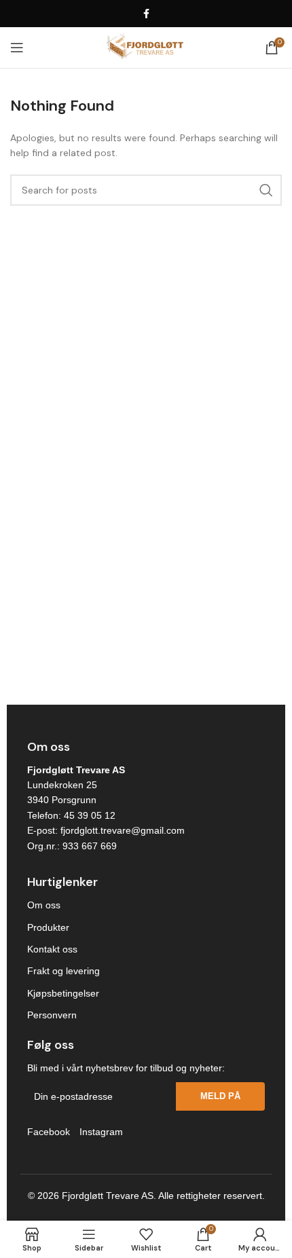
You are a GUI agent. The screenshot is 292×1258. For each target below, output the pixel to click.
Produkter (48, 927)
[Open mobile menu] (17, 47)
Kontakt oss (52, 949)
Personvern (52, 1015)
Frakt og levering (63, 970)
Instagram (101, 1131)
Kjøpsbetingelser (63, 993)
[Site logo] (145, 47)
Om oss (43, 905)
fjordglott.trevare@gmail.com (122, 830)
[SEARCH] (266, 190)
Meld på (220, 1096)
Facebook (48, 1131)
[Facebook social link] (146, 14)
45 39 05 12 (89, 815)
